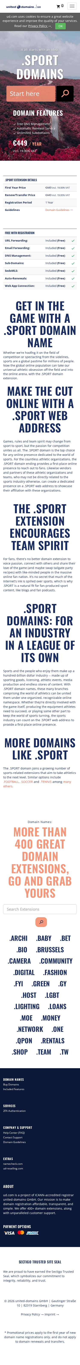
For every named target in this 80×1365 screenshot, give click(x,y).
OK (60, 26)
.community (56, 960)
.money (50, 1017)
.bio (21, 949)
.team (43, 1051)
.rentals (52, 1040)
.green (41, 983)
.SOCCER (26, 782)
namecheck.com (13, 1164)
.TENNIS (46, 782)
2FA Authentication (14, 1111)
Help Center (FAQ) (14, 1133)
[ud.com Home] (27, 6)
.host (28, 995)
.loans (57, 1006)
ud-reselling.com (13, 1168)
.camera (19, 960)
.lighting (26, 1006)
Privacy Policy (39, 26)
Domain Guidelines (59, 210)
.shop (20, 1051)
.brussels (50, 949)
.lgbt (52, 995)
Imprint (52, 1314)
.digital (24, 972)
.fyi (18, 983)
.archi (18, 938)
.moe (26, 1017)
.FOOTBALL (11, 782)
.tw (64, 1051)
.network (30, 1029)
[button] (60, 6)
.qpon (24, 1040)
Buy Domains (11, 1084)
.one (57, 1029)
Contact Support (12, 1137)
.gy (62, 983)
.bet (65, 938)
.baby (43, 938)
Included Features (13, 1089)
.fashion (55, 972)
